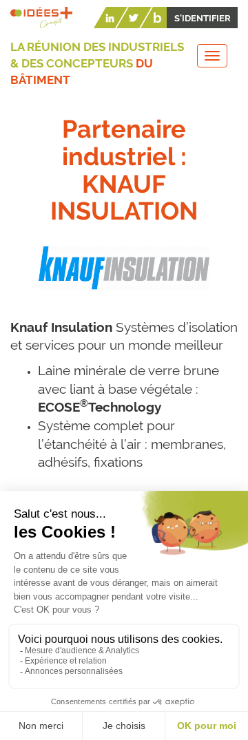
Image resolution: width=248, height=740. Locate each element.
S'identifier (202, 18)
